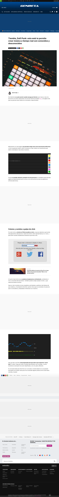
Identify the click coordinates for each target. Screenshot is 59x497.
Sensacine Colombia (20, 489)
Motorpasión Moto (36, 473)
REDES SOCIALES (28, 11)
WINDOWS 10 (36, 11)
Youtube (40, 455)
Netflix (4, 452)
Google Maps (29, 30)
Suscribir (49, 445)
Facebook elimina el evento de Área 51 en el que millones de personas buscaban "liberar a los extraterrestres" (38, 272)
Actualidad (14, 444)
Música (19, 375)
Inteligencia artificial (23, 445)
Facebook (54, 11)
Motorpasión (36, 471)
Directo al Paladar (29, 471)
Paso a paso (5, 444)
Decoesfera (44, 472)
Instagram (47, 30)
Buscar (54, 461)
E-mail (23, 48)
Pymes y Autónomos (52, 473)
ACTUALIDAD (7, 11)
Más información (38, 495)
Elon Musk (23, 30)
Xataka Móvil (5, 472)
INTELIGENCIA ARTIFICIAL (17, 11)
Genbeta (29, 6)
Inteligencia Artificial (23, 453)
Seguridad (14, 447)
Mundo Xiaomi (5, 478)
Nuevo (54, 7)
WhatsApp (14, 452)
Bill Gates (18, 30)
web (30, 375)
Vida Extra (12, 472)
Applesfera (5, 474)
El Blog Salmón (52, 471)
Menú (4, 7)
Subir (53, 465)
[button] (15, 92)
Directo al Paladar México (29, 486)
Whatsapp (52, 30)
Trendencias (44, 471)
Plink (40, 98)
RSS (45, 455)
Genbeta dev (23, 447)
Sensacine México (20, 486)
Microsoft (42, 30)
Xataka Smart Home (5, 476)
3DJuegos (12, 471)
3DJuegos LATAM (14, 485)
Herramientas (5, 447)
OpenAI (13, 30)
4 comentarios (12, 48)
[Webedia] (5, 465)
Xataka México (5, 485)
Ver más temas (6, 456)
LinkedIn (50, 455)
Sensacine (20, 471)
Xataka (4, 471)
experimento (24, 375)
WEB (41, 11)
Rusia (38, 30)
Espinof (19, 472)
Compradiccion (44, 474)
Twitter (50, 11)
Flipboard (52, 11)
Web (15, 375)
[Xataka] (1, 1)
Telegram (56, 11)
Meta (34, 30)
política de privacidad (45, 448)
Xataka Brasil (5, 487)
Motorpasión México (36, 486)
